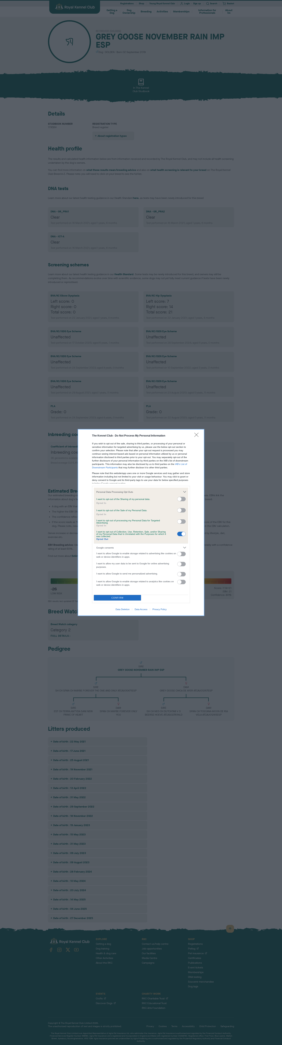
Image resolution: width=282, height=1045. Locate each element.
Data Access (141, 609)
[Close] (197, 436)
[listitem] (141, 492)
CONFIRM (117, 598)
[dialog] (141, 522)
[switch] (181, 499)
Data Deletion (123, 609)
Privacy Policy (159, 609)
